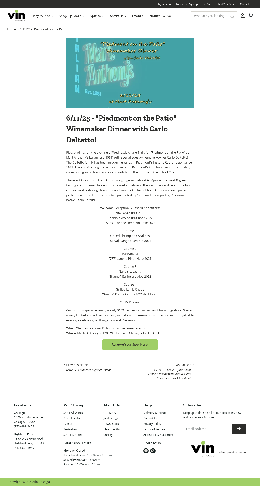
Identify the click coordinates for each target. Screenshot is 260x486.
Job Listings (110, 418)
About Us (116, 16)
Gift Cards (207, 4)
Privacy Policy (152, 424)
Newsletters (111, 424)
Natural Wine (160, 16)
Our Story (109, 413)
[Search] (232, 15)
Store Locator (72, 418)
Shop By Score (70, 16)
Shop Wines (41, 16)
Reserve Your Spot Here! (130, 344)
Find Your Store (226, 4)
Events (137, 16)
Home (11, 29)
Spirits (95, 16)
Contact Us (246, 4)
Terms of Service (154, 429)
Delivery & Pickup (155, 413)
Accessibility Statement (158, 435)
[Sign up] (239, 429)
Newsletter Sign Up (187, 4)
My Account (165, 4)
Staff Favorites (72, 435)
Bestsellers (70, 429)
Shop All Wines (73, 413)
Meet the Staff (112, 429)
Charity (108, 435)
